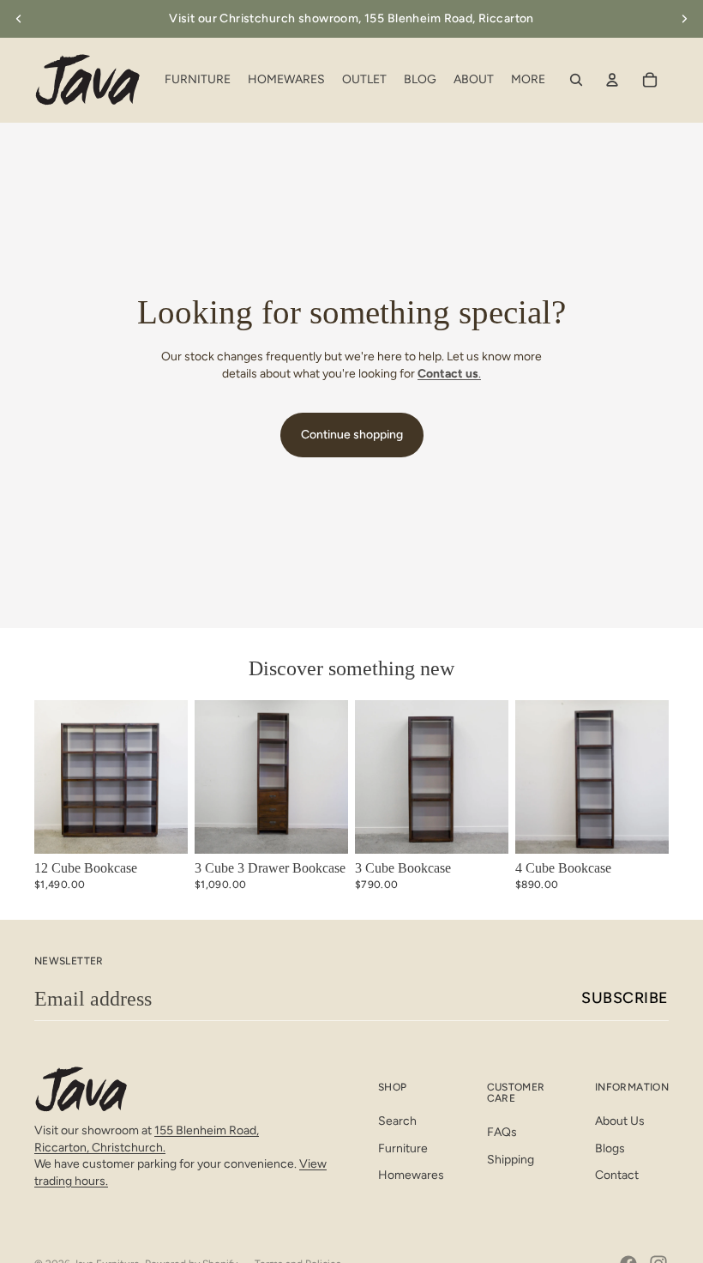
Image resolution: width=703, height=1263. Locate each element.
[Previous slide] (19, 19)
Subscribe (625, 997)
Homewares (411, 1175)
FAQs (502, 1132)
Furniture (403, 1148)
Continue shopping (352, 434)
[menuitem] (528, 80)
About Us (620, 1121)
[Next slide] (684, 19)
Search (397, 1121)
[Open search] (576, 80)
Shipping (510, 1159)
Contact (617, 1175)
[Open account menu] (612, 80)
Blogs (610, 1148)
